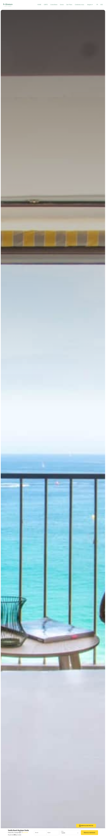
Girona (62, 4)
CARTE (46, 4)
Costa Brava (53, 4)
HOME (39, 4)
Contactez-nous (79, 4)
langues (90, 4)
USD (101, 4)
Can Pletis (69, 4)
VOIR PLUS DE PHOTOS (87, 825)
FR (97, 4)
